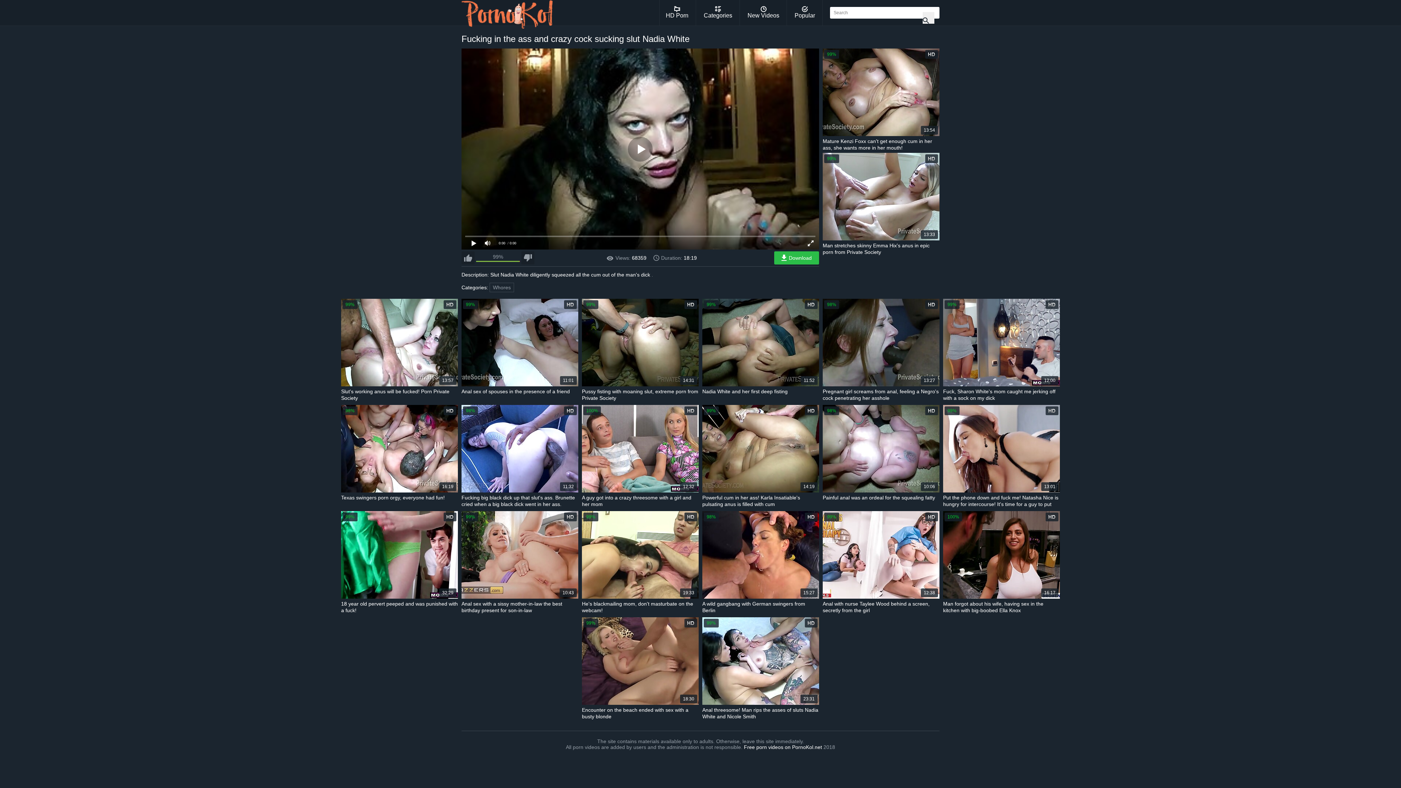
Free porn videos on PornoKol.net (783, 747)
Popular (805, 15)
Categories (718, 15)
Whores (502, 287)
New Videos (763, 15)
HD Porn (677, 15)
